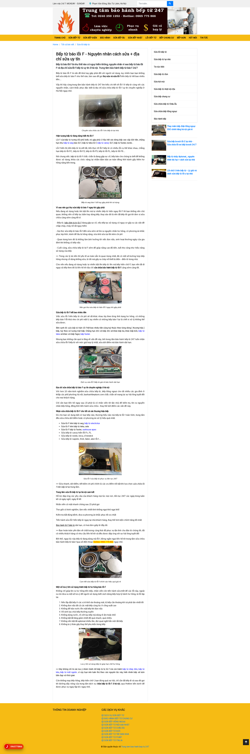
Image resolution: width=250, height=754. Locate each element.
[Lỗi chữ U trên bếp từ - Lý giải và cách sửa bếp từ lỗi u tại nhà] (159, 173)
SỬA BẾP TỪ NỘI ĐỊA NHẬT (116, 725)
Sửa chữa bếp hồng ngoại (165, 111)
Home (55, 44)
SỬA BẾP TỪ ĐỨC (112, 731)
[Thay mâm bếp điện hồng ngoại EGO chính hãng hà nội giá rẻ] (159, 130)
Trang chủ (59, 37)
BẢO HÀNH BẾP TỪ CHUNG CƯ (118, 718)
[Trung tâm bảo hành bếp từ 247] (125, 21)
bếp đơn (181, 37)
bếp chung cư (166, 37)
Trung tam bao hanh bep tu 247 (135, 746)
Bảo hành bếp (160, 119)
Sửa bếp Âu (119, 37)
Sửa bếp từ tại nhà (162, 59)
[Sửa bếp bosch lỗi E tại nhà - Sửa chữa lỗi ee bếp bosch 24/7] (159, 145)
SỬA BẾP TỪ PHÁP (113, 737)
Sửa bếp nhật (135, 37)
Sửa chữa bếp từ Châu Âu (165, 104)
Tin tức (204, 37)
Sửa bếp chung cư (162, 96)
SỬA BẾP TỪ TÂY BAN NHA (116, 734)
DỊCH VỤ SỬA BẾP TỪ (114, 715)
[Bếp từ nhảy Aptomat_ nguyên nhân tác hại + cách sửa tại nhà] (159, 160)
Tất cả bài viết (67, 44)
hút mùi (193, 37)
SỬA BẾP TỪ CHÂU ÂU (114, 728)
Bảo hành (105, 37)
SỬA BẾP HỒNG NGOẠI (114, 721)
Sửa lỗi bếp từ (83, 44)
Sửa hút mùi (159, 81)
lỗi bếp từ (150, 37)
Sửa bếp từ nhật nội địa (164, 89)
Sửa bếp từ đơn (161, 74)
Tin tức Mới (159, 67)
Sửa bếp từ (74, 37)
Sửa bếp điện (90, 37)
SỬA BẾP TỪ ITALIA (113, 740)
